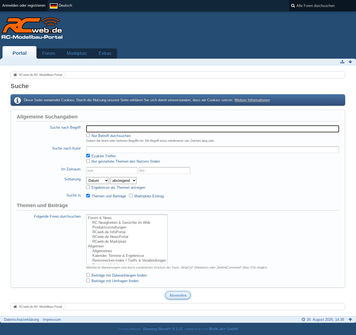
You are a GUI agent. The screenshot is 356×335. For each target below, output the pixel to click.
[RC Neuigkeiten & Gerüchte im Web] (127, 222)
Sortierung (72, 179)
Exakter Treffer (103, 156)
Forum (48, 53)
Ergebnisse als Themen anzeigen (117, 187)
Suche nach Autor (66, 148)
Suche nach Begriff (65, 127)
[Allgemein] (127, 246)
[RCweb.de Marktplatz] (127, 241)
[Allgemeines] (127, 251)
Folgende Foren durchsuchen (57, 216)
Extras (105, 53)
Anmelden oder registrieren (23, 5)
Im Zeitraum (71, 169)
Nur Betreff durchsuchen (110, 136)
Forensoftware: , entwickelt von (178, 329)
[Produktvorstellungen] (127, 227)
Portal (20, 53)
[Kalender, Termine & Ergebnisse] (127, 256)
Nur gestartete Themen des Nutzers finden (125, 161)
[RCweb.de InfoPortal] (127, 232)
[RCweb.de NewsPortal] (127, 237)
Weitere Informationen (252, 100)
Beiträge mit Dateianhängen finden (118, 275)
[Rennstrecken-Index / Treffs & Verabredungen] (127, 260)
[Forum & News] (127, 218)
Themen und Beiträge (108, 196)
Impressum (52, 319)
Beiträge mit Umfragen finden (114, 281)
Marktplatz (77, 53)
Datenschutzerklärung (21, 319)
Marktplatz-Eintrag (148, 196)
